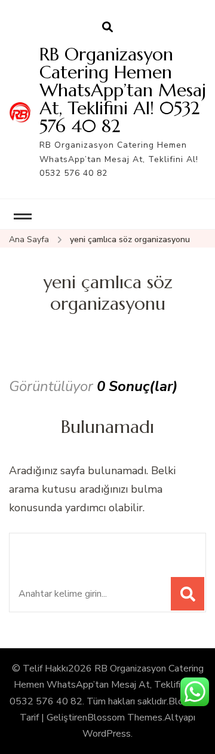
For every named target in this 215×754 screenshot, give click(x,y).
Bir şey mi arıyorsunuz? (101, 549)
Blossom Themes (124, 717)
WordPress (106, 733)
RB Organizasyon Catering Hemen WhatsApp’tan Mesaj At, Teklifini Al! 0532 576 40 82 (122, 90)
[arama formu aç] (107, 27)
